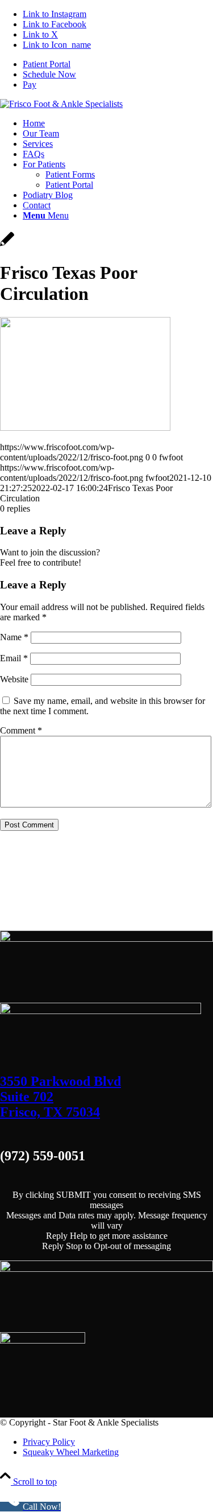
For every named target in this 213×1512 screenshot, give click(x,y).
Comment (21, 730)
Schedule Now (49, 74)
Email (14, 658)
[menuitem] (118, 64)
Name (14, 637)
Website (14, 679)
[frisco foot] (61, 104)
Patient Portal (46, 64)
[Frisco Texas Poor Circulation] (7, 245)
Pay (29, 84)
